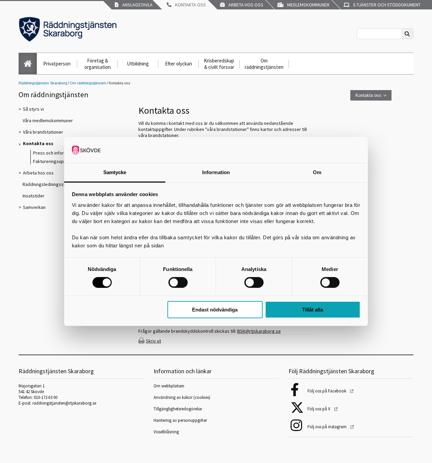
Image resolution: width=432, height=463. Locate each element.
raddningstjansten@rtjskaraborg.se (64, 403)
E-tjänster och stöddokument (386, 5)
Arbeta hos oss (244, 5)
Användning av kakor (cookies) (182, 397)
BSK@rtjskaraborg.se (259, 331)
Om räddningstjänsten (264, 63)
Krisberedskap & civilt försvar (219, 63)
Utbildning (138, 63)
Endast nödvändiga (215, 309)
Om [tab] (317, 172)
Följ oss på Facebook (327, 391)
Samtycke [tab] (115, 172)
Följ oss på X (319, 409)
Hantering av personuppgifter (180, 420)
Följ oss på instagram (327, 427)
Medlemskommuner (307, 5)
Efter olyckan (178, 63)
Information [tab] (216, 172)
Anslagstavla (136, 5)
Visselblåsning (166, 432)
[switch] (178, 282)
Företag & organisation (97, 63)
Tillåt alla (312, 309)
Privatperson (57, 63)
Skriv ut (153, 341)
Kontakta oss (189, 5)
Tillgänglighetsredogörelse (178, 409)
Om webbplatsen (169, 386)
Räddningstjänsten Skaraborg (43, 83)
